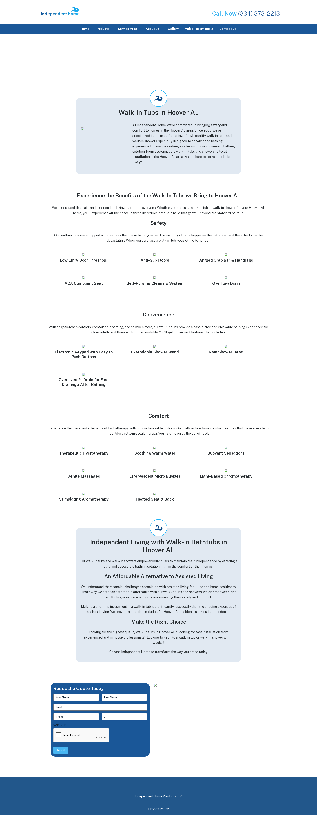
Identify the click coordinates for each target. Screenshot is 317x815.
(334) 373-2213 (246, 13)
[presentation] (81, 735)
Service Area (127, 29)
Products (102, 29)
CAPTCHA (59, 724)
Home (85, 29)
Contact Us (227, 29)
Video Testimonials (199, 29)
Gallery (173, 29)
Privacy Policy (158, 809)
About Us (152, 29)
